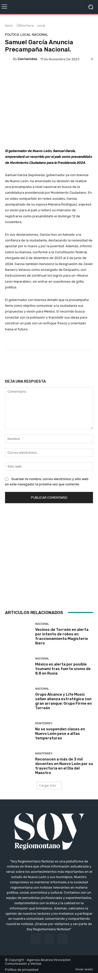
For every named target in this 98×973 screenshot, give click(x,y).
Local (41, 25)
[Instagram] (49, 939)
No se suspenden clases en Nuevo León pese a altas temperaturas (60, 733)
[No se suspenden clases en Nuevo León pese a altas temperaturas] (18, 731)
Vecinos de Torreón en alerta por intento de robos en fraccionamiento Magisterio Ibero (61, 636)
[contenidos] (9, 59)
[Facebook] (35, 939)
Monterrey (44, 723)
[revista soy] (49, 75)
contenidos (27, 59)
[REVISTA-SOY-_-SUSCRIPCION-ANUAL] (49, 555)
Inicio (9, 25)
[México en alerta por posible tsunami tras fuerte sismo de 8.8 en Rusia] (18, 666)
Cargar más (47, 785)
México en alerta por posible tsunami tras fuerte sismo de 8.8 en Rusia (63, 669)
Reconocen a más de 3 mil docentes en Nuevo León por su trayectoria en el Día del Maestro (64, 766)
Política (12, 34)
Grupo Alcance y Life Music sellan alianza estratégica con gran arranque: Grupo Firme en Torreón (63, 701)
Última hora (25, 25)
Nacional (40, 34)
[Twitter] (62, 939)
